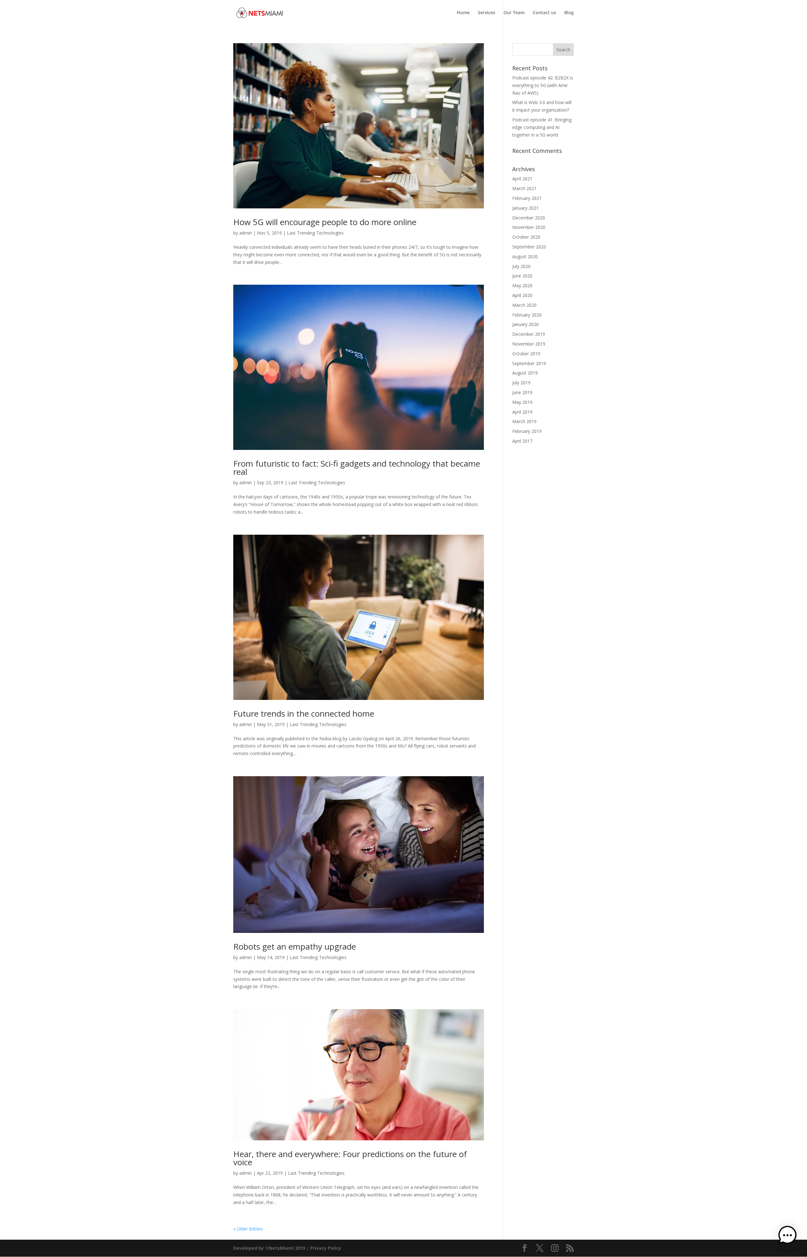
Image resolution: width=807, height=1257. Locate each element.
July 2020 (521, 266)
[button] (787, 1236)
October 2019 (526, 354)
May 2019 (522, 402)
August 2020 (525, 256)
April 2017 (522, 441)
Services (486, 12)
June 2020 (522, 276)
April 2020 (522, 295)
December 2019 (528, 334)
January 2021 (525, 208)
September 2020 (529, 247)
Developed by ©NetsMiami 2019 (269, 1248)
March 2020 (524, 305)
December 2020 (528, 218)
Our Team (514, 12)
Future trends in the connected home (303, 713)
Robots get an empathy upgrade (294, 946)
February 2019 (527, 431)
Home (463, 12)
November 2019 (528, 344)
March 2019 (524, 421)
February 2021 (527, 198)
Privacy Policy (325, 1248)
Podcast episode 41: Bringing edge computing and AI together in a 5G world (542, 127)
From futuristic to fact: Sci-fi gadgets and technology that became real (356, 467)
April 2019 (522, 412)
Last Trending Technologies (315, 233)
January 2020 (525, 324)
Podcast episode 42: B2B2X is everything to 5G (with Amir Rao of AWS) (542, 85)
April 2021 (522, 179)
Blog (569, 12)
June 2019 (522, 392)
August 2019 (525, 373)
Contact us (544, 12)
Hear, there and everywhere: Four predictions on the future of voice (350, 1158)
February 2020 (527, 315)
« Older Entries (248, 1229)
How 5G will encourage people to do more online (324, 222)
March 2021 (524, 188)
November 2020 (528, 227)
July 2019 (521, 383)
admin (245, 233)
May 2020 (522, 285)
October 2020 (526, 237)
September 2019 (529, 363)
